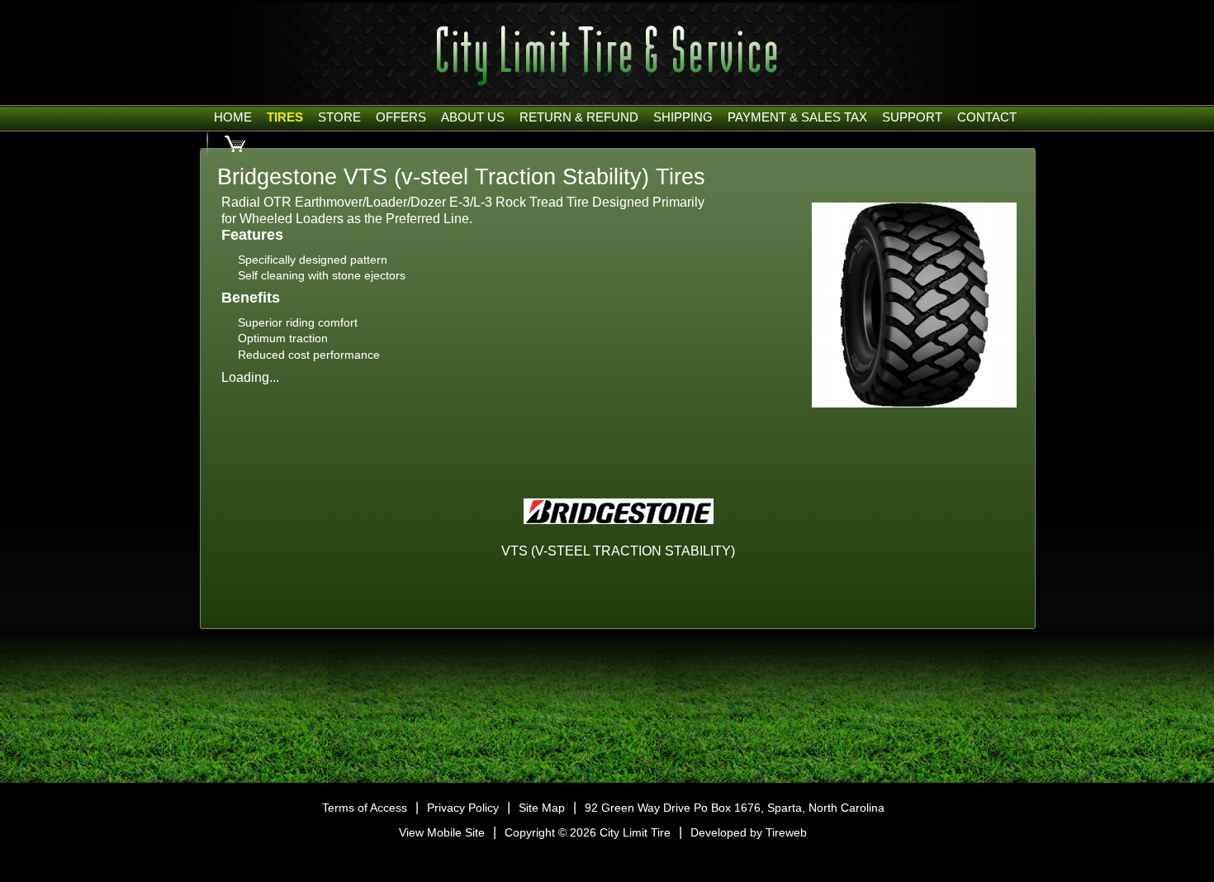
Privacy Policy (463, 807)
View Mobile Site (442, 832)
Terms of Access (364, 807)
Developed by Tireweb (748, 832)
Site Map (542, 807)
